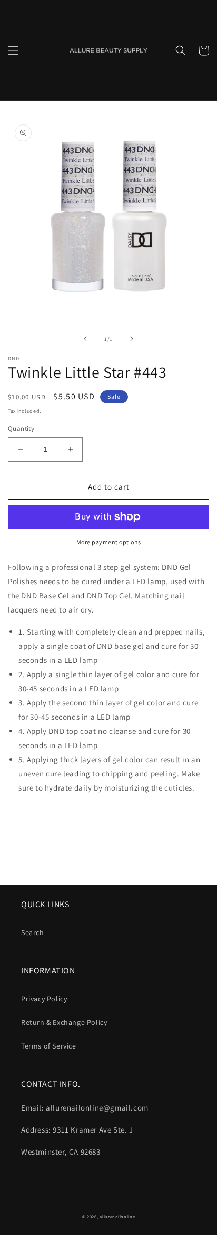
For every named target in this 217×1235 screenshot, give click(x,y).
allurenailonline (117, 1216)
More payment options (108, 542)
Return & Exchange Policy (64, 1022)
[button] (13, 50)
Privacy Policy (44, 998)
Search (32, 932)
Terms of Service (48, 1046)
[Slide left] (85, 338)
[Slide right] (131, 338)
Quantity (21, 428)
